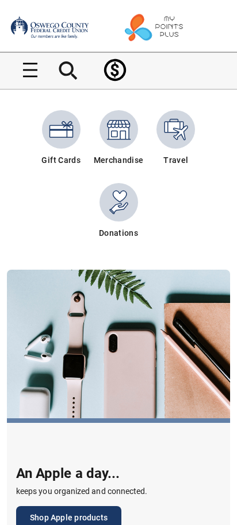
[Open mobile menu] (25, 70)
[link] (115, 70)
